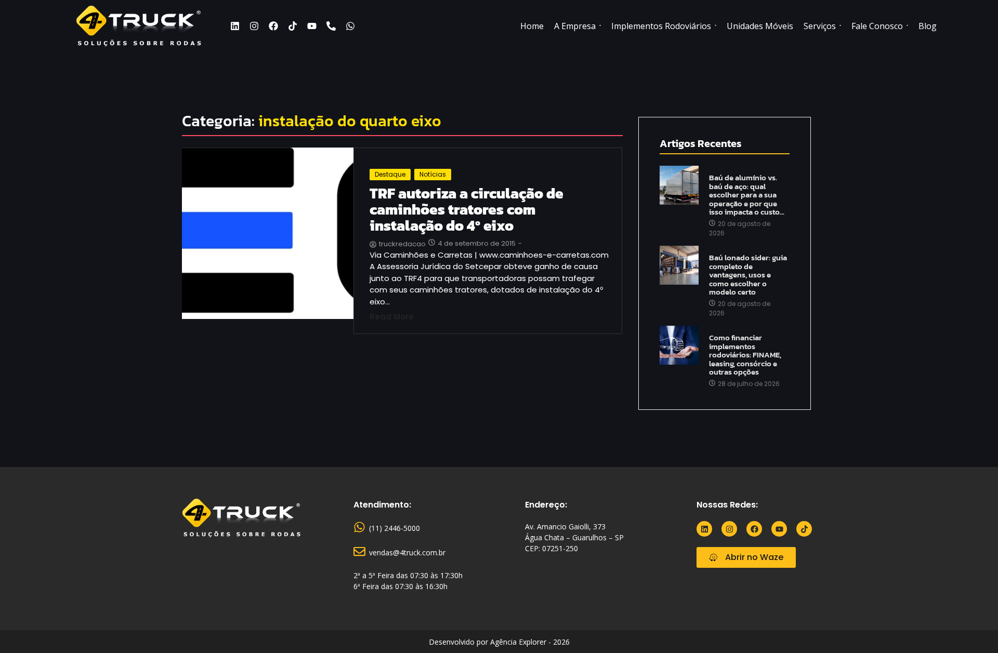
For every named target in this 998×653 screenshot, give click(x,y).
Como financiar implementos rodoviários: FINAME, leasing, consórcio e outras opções (745, 355)
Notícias (432, 174)
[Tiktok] (292, 26)
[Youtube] (312, 26)
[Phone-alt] (331, 26)
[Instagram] (254, 26)
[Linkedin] (235, 26)
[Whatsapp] (350, 26)
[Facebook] (273, 26)
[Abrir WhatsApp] (973, 626)
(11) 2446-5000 (394, 528)
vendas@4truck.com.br (407, 552)
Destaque (390, 174)
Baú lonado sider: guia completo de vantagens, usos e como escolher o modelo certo (748, 275)
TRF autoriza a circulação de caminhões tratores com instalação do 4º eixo (466, 209)
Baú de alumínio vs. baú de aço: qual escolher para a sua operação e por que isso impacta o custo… (746, 195)
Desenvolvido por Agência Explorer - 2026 (499, 642)
